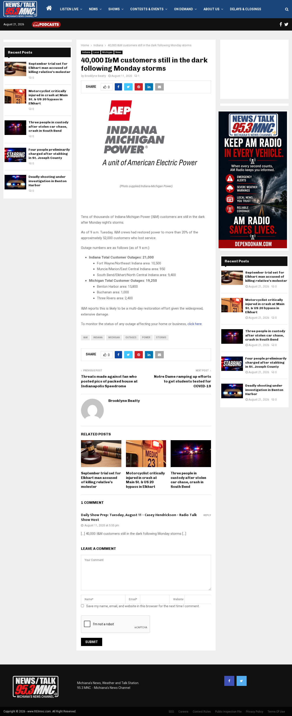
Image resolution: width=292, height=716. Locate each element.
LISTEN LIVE (69, 9)
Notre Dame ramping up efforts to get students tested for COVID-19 (182, 381)
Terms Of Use (276, 711)
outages (130, 337)
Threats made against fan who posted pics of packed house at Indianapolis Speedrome (109, 381)
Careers (183, 711)
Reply (207, 515)
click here (195, 324)
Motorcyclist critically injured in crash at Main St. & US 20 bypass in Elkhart (145, 480)
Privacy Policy (254, 711)
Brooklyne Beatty (95, 76)
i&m (85, 337)
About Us (211, 9)
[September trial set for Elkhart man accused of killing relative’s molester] (15, 69)
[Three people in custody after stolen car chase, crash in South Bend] (15, 127)
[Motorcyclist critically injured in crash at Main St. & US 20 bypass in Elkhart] (15, 96)
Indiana (86, 52)
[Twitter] (242, 681)
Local (96, 52)
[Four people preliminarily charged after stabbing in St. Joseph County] (15, 155)
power (146, 337)
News (93, 9)
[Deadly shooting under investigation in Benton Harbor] (15, 182)
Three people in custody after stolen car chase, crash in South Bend (188, 480)
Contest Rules (202, 711)
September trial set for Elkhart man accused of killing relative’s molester (101, 480)
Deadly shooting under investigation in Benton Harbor (48, 181)
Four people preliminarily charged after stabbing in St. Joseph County (49, 154)
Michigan (107, 52)
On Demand (183, 9)
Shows (114, 9)
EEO (171, 711)
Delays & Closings (245, 9)
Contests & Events (147, 9)
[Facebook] (229, 681)
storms (161, 337)
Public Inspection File (228, 711)
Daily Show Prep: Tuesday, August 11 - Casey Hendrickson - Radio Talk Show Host (139, 517)
